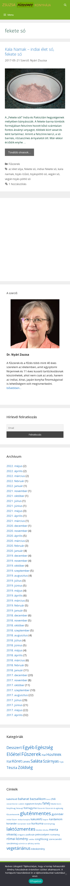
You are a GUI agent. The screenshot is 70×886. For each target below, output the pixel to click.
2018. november (17, 620)
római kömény (17, 839)
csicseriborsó (12, 804)
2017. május (14, 710)
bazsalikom (38, 799)
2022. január (15, 486)
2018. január (15, 670)
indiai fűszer (12, 819)
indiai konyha (24, 819)
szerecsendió (55, 839)
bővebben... (14, 388)
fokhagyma (30, 808)
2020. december (17, 526)
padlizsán (30, 834)
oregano (21, 834)
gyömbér (57, 814)
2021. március (16, 521)
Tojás (61, 762)
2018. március (16, 660)
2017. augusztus (17, 695)
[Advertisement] (35, 239)
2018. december (17, 615)
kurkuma (37, 823)
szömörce (22, 843)
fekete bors (56, 804)
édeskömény (38, 848)
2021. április (15, 516)
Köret (17, 761)
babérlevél (12, 799)
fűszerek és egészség (54, 808)
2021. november (17, 491)
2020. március (16, 541)
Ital (9, 761)
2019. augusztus (17, 575)
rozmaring (55, 834)
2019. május (14, 590)
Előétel (14, 754)
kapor (46, 819)
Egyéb (28, 747)
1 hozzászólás (17, 184)
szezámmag (12, 843)
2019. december (17, 555)
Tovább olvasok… (19, 152)
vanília (37, 843)
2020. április (15, 536)
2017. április (15, 715)
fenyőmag (11, 808)
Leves (26, 761)
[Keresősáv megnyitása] (65, 5)
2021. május (14, 511)
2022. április (15, 471)
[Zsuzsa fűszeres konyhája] (26, 5)
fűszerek (41, 808)
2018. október (15, 625)
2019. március (16, 600)
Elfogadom (35, 881)
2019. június (14, 585)
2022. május (14, 466)
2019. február (15, 605)
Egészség (44, 747)
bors (48, 799)
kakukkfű (36, 819)
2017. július (14, 700)
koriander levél (24, 824)
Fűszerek (14, 164)
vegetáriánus (18, 848)
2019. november (17, 561)
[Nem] (66, 874)
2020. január (15, 551)
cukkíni (21, 804)
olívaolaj (12, 834)
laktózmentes (21, 829)
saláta (31, 839)
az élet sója (16, 169)
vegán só (53, 174)
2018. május (14, 650)
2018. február (15, 665)
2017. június (14, 705)
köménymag (49, 824)
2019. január (15, 610)
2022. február (15, 481)
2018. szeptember (18, 630)
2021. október (15, 496)
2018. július (14, 640)
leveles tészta (42, 830)
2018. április (15, 655)
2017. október (15, 685)
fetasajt (19, 808)
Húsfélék (53, 754)
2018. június (14, 645)
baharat (23, 799)
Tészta (12, 767)
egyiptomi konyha (33, 803)
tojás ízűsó (22, 174)
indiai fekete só (46, 169)
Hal (44, 755)
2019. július (14, 580)
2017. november (17, 680)
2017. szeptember (18, 690)
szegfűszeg (41, 839)
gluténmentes (35, 813)
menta (53, 829)
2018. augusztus (17, 635)
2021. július (14, 501)
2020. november (17, 531)
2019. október (15, 565)
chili (53, 799)
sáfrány (31, 843)
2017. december (17, 675)
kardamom (55, 819)
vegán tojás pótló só (18, 179)
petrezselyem (42, 834)
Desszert (14, 747)
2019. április (15, 595)
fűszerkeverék (13, 814)
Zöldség (25, 767)
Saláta (36, 761)
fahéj (46, 803)
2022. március (16, 476)
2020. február (15, 546)
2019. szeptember (18, 570)
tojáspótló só (38, 174)
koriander (12, 823)
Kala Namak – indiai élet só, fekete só (29, 51)
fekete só (30, 169)
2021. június (14, 506)
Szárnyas (51, 761)
